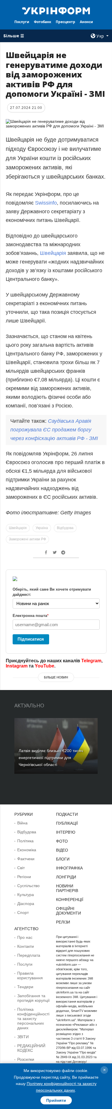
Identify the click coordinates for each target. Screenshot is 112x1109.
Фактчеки (25, 858)
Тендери (25, 986)
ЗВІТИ (23, 1036)
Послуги (21, 21)
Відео (62, 850)
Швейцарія (53, 253)
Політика (25, 841)
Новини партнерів (67, 888)
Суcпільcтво (28, 885)
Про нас (24, 937)
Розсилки (25, 1059)
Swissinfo (46, 203)
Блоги (62, 859)
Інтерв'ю (65, 832)
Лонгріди (66, 877)
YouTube (44, 665)
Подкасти (67, 814)
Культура (25, 894)
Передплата (28, 955)
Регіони (24, 876)
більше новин (56, 677)
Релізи (63, 922)
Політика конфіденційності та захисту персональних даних (33, 1018)
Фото (62, 841)
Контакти (25, 946)
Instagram (17, 665)
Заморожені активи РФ (27, 539)
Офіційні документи (68, 910)
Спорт (23, 912)
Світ (21, 867)
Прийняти (56, 1100)
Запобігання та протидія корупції (33, 998)
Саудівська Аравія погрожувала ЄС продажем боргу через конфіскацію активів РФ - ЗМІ (54, 429)
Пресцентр (65, 21)
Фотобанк (42, 21)
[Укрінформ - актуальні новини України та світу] (56, 10)
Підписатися (31, 639)
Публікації (67, 823)
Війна (22, 823)
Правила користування (30, 975)
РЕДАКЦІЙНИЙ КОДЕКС (31, 1048)
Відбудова (65, 528)
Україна (42, 528)
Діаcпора (25, 903)
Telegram (91, 660)
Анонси (86, 21)
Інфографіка (69, 868)
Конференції (69, 899)
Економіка (26, 849)
